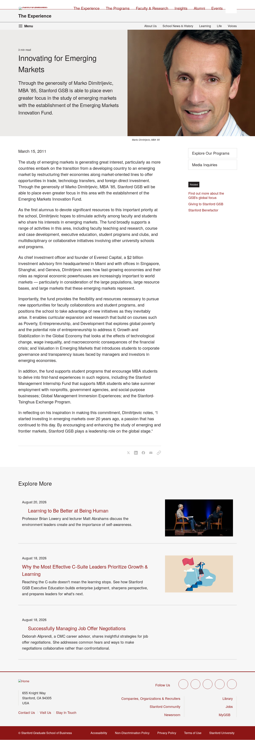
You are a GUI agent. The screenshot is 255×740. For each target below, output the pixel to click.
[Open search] (231, 7)
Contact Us (26, 712)
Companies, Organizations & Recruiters (150, 698)
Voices (232, 26)
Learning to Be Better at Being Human (68, 510)
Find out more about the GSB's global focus (206, 195)
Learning (205, 26)
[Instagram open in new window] (207, 684)
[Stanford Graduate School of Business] (33, 8)
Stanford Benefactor (204, 210)
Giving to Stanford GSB (205, 203)
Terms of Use (194, 733)
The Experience (34, 16)
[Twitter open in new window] (183, 684)
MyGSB (226, 714)
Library (228, 698)
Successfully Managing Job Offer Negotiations (77, 628)
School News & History (178, 26)
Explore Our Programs (210, 153)
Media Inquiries (204, 164)
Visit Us (45, 712)
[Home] (23, 681)
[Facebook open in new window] (195, 684)
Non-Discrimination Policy (133, 733)
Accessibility (100, 733)
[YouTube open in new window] (220, 684)
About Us (150, 26)
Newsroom (172, 714)
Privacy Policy (167, 733)
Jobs (229, 706)
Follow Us (162, 684)
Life (219, 26)
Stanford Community (165, 706)
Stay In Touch (66, 712)
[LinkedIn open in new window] (232, 684)
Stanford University (223, 733)
